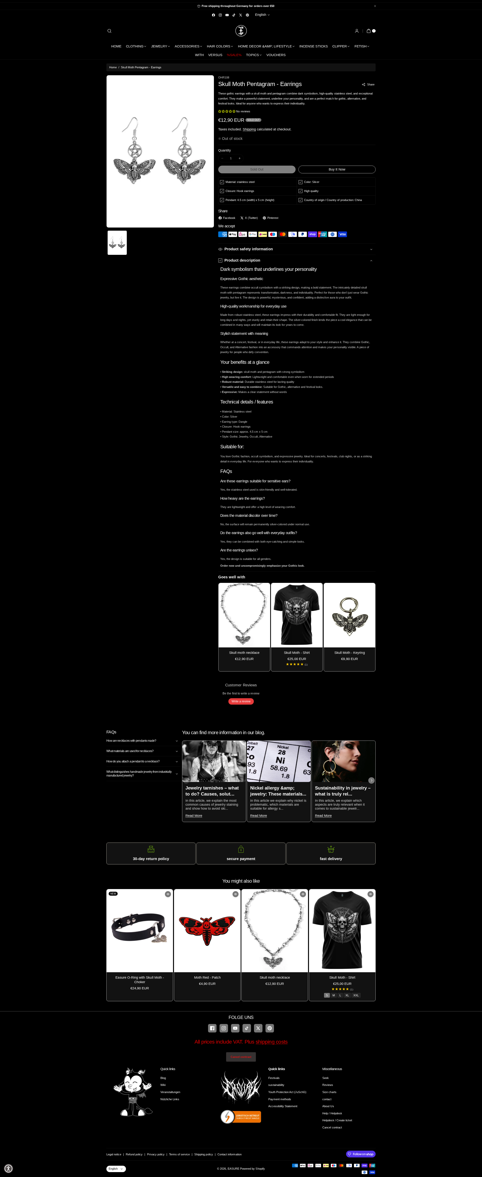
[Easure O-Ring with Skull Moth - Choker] (140, 930)
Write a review (241, 701)
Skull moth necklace (244, 653)
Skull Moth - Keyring (349, 653)
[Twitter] (258, 1028)
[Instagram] (224, 1028)
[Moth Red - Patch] (207, 930)
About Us (328, 1106)
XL (347, 995)
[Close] (375, 6)
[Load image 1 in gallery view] (117, 243)
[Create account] (357, 31)
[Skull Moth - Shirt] (297, 615)
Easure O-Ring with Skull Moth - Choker (139, 980)
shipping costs (272, 1042)
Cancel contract (241, 1056)
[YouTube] (235, 1028)
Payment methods (279, 1099)
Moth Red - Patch (207, 977)
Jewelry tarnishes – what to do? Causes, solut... (212, 790)
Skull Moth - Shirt (297, 653)
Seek (325, 1078)
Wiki (163, 1084)
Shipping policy (203, 1154)
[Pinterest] (269, 1028)
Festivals (273, 1078)
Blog (163, 1078)
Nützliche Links (169, 1099)
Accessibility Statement (282, 1106)
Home (113, 67)
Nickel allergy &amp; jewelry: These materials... (278, 790)
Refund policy (134, 1154)
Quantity (224, 150)
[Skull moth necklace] (244, 615)
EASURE (233, 1168)
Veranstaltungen (170, 1092)
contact (326, 1099)
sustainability (276, 1084)
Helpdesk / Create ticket (337, 1120)
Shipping (249, 129)
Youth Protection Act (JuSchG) (287, 1092)
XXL (355, 995)
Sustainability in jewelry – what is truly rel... (342, 790)
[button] (109, 31)
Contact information (229, 1154)
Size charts (329, 1092)
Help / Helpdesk (332, 1113)
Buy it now (337, 169)
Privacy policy (156, 1154)
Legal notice (113, 1154)
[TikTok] (247, 1028)
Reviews (327, 1084)
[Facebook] (212, 1028)
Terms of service (179, 1154)
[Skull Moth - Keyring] (349, 615)
